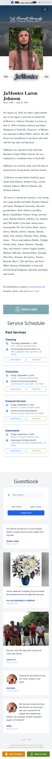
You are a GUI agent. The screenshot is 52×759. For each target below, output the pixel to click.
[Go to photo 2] (25, 644)
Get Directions (15, 360)
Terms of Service (33, 747)
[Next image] (46, 628)
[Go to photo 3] (26, 644)
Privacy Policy (18, 747)
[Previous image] (5, 628)
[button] (26, 569)
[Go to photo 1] (23, 644)
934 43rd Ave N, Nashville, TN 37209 (27, 384)
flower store (33, 290)
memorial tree (35, 286)
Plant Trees (36, 360)
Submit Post (26, 513)
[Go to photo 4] (28, 644)
